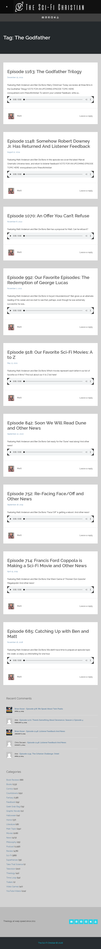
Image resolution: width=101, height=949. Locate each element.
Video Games (12, 886)
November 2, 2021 (14, 288)
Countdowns (12, 793)
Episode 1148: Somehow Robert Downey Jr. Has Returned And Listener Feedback (48, 143)
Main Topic (11, 829)
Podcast (10, 846)
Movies (9, 833)
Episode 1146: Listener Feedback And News (45, 731)
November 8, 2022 (14, 222)
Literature (10, 824)
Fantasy (10, 797)
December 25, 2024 (15, 77)
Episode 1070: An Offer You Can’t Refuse (48, 215)
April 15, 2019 (12, 571)
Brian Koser (20, 709)
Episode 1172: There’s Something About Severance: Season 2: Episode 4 (51, 720)
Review (9, 851)
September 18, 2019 (15, 505)
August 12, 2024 (13, 152)
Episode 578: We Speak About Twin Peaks (44, 709)
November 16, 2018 (15, 642)
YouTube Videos (13, 891)
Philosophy (11, 842)
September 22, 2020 (15, 434)
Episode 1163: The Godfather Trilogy (44, 71)
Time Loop (11, 878)
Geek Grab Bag (13, 806)
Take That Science (14, 864)
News (8, 838)
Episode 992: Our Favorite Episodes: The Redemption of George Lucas (48, 280)
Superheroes (12, 860)
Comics (9, 789)
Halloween (11, 815)
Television (10, 869)
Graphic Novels (13, 811)
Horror (9, 820)
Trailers (9, 882)
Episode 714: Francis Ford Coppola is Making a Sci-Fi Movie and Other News (47, 563)
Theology (10, 873)
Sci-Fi (8, 855)
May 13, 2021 (12, 363)
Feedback (10, 802)
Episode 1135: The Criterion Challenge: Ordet (39, 754)
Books (9, 784)
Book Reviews (12, 780)
